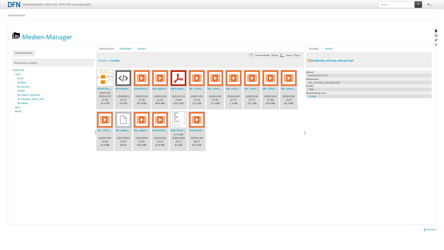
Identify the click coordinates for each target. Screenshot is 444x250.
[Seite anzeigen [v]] (436, 31)
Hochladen (125, 48)
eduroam (25, 86)
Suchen (141, 48)
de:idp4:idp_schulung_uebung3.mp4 (332, 60)
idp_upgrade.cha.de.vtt (129, 130)
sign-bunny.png (180, 130)
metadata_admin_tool (32, 99)
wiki (20, 111)
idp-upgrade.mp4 (162, 88)
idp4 (22, 90)
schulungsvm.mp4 (163, 130)
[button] (430, 4)
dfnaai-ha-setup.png (109, 88)
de (19, 74)
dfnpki (23, 82)
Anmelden (431, 229)
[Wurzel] (19, 70)
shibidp (24, 103)
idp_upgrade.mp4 (144, 130)
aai (21, 78)
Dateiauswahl (106, 48)
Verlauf (328, 48)
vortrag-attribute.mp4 (201, 130)
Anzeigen (314, 48)
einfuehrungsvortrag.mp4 (149, 88)
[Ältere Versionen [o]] (436, 35)
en (19, 107)
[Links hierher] (436, 40)
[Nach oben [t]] (436, 44)
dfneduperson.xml (126, 88)
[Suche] (418, 4)
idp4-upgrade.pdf (181, 88)
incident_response (30, 94)
